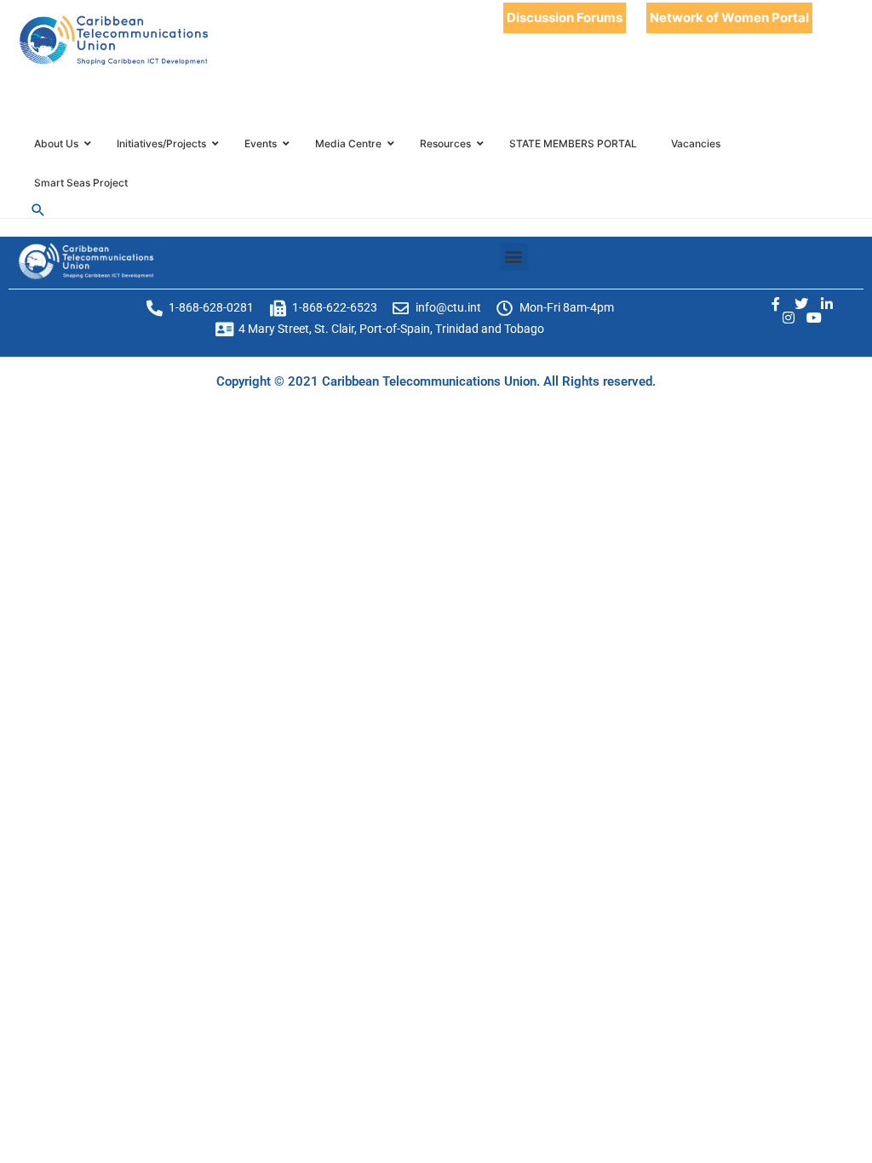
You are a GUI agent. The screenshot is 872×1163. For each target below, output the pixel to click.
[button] (514, 257)
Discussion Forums (564, 17)
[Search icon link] (38, 210)
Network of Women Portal (729, 17)
